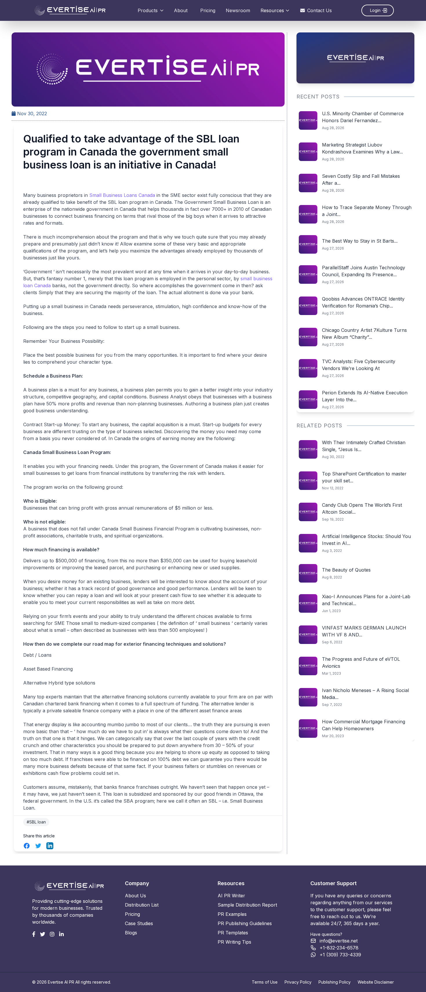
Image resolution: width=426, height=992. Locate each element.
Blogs (131, 933)
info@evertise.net (339, 941)
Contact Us (319, 10)
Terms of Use (265, 982)
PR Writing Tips (234, 942)
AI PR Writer (231, 895)
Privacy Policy (298, 982)
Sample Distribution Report (247, 905)
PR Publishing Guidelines (245, 923)
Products (148, 10)
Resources (272, 10)
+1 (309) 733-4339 (340, 955)
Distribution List (142, 905)
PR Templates (233, 933)
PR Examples (232, 914)
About (180, 10)
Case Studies (139, 923)
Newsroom (238, 10)
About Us (135, 895)
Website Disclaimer (376, 982)
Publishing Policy (334, 982)
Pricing (207, 10)
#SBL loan (36, 821)
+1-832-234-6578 (339, 948)
